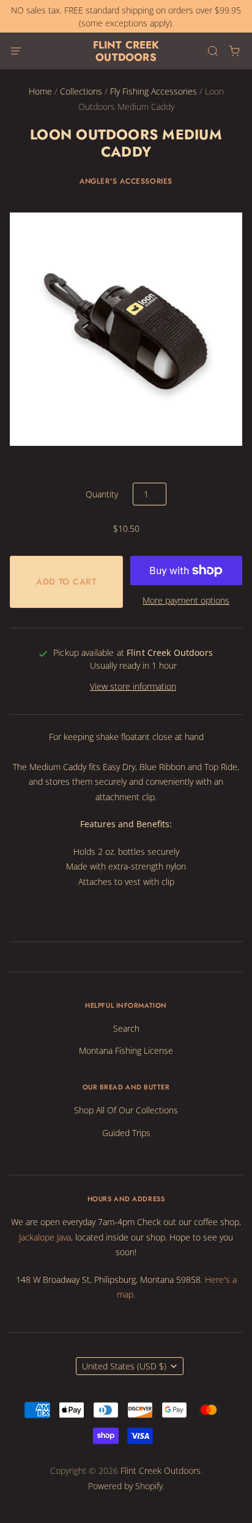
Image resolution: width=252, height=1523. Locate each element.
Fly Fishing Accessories (153, 91)
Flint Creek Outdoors (126, 50)
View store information (133, 686)
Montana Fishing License (126, 1050)
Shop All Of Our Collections (126, 1110)
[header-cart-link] (234, 51)
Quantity (102, 494)
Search (126, 1028)
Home (40, 91)
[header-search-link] (212, 51)
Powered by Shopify (125, 1486)
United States (124, 1366)
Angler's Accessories (126, 181)
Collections (81, 91)
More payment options (186, 600)
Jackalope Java (45, 1237)
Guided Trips (126, 1133)
